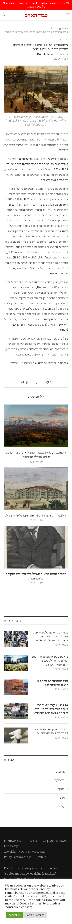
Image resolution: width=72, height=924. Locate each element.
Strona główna (59, 28)
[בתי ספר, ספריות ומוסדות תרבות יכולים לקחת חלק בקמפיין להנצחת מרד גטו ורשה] (16, 663)
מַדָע (62, 797)
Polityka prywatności (18, 857)
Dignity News (46, 54)
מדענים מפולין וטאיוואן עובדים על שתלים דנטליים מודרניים (51, 731)
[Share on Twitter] (31, 382)
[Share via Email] (22, 382)
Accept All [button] (14, 914)
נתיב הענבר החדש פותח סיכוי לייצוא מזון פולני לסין (52, 683)
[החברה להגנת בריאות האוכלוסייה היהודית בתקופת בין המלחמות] (36, 547)
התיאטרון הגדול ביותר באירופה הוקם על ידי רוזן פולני (36, 515)
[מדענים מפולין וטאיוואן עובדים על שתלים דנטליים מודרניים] (16, 735)
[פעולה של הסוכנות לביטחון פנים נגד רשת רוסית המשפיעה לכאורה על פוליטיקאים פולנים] (16, 639)
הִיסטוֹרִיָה (64, 39)
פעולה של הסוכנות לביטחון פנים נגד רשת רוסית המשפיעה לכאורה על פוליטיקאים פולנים (50, 636)
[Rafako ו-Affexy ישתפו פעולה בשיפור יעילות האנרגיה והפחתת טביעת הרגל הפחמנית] (16, 711)
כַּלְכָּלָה (61, 789)
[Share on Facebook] (36, 382)
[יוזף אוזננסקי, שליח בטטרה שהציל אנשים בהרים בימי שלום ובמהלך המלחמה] (36, 426)
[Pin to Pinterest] (27, 382)
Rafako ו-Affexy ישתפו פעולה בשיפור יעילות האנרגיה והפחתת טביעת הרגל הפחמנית (51, 709)
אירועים (60, 771)
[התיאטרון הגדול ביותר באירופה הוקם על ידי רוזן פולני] (36, 488)
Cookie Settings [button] (34, 914)
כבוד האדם (36, 15)
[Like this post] (45, 382)
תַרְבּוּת (61, 806)
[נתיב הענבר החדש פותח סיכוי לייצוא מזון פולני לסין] (16, 687)
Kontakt (41, 857)
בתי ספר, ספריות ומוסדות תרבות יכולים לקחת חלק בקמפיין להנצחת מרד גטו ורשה (50, 660)
